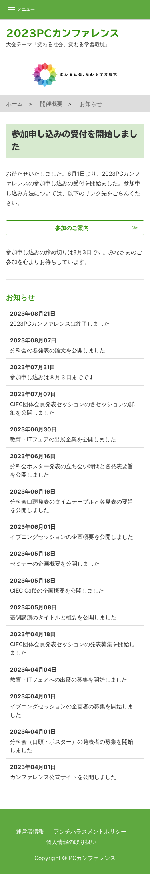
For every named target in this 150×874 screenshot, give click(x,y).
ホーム (14, 103)
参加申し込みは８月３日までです (52, 372)
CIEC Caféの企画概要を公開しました (57, 585)
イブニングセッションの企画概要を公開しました (71, 531)
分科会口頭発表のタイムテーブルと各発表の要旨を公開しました (71, 500)
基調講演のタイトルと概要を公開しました (63, 612)
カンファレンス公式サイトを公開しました (63, 771)
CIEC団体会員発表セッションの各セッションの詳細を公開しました (72, 403)
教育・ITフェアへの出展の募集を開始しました (68, 674)
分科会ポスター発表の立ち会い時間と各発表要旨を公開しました (71, 465)
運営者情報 (30, 831)
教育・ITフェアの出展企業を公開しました (63, 434)
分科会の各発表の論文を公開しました (57, 345)
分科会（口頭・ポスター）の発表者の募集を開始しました (71, 740)
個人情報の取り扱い (71, 841)
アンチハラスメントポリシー (90, 831)
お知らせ (91, 103)
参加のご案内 (72, 227)
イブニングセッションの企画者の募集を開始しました (71, 705)
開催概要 (51, 103)
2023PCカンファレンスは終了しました (60, 318)
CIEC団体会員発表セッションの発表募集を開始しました (72, 643)
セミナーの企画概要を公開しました (55, 558)
